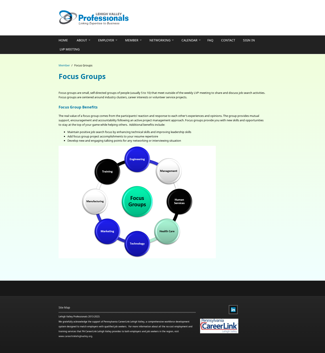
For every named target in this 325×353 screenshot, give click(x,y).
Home (63, 40)
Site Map (64, 307)
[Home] (127, 18)
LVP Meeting (70, 49)
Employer (106, 40)
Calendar (189, 40)
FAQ (210, 40)
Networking (159, 40)
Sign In (249, 40)
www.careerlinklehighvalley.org (75, 336)
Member (131, 40)
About (82, 40)
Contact (228, 40)
